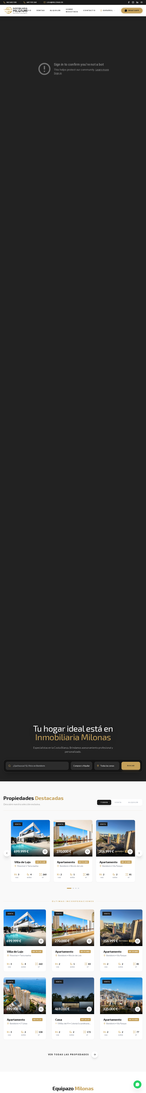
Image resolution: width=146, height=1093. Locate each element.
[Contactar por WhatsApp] (137, 1084)
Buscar (130, 766)
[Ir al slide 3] (76, 888)
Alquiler (55, 10)
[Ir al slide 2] (73, 888)
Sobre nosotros (72, 10)
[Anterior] (6, 853)
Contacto (89, 10)
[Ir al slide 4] (78, 888)
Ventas (40, 10)
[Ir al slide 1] (69, 888)
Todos (104, 802)
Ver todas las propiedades (68, 1054)
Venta (118, 802)
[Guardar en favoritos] (45, 851)
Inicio (27, 10)
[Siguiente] (139, 853)
